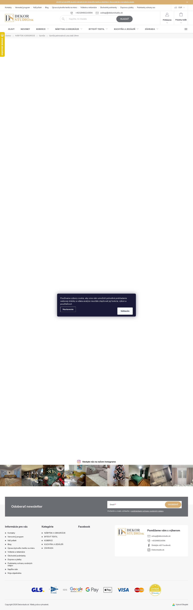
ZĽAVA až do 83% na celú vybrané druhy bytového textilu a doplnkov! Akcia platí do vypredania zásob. (95, 2)
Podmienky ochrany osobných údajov (151, 7)
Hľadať (124, 19)
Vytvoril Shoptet (182, 604)
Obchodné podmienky (108, 7)
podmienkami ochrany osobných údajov (147, 511)
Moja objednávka (14, 573)
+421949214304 (158, 540)
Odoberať (173, 504)
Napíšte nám (13, 569)
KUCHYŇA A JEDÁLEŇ (53, 544)
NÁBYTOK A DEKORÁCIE (54, 533)
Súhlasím (125, 311)
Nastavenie (68, 309)
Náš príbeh (37, 7)
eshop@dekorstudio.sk (161, 536)
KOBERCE (48, 541)
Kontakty (8, 7)
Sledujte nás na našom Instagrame (99, 461)
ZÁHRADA (48, 548)
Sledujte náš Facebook (161, 545)
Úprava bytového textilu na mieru (64, 7)
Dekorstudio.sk (158, 550)
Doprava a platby (127, 7)
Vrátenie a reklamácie (88, 7)
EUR (180, 7)
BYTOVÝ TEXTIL (51, 537)
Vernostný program (22, 7)
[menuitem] (11, 29)
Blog (47, 7)
